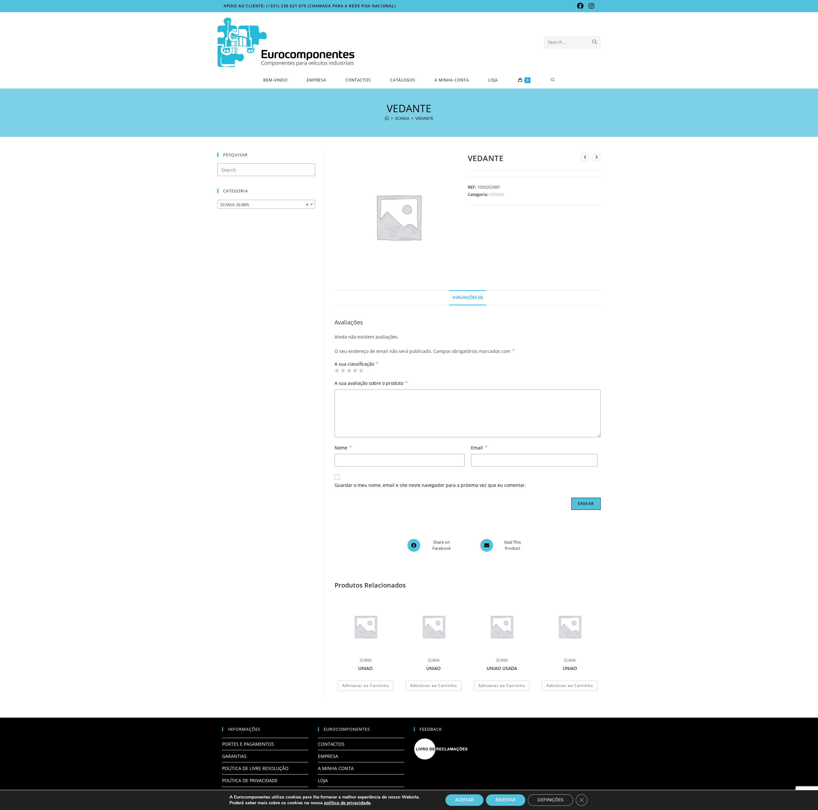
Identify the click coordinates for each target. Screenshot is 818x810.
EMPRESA (328, 756)
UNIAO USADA (502, 668)
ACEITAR (464, 800)
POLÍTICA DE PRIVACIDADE (250, 780)
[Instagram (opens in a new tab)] (590, 6)
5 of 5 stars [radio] (361, 370)
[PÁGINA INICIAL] (387, 118)
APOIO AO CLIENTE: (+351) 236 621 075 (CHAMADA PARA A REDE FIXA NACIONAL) (310, 6)
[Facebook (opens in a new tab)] (580, 6)
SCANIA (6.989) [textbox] (264, 204)
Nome (343, 448)
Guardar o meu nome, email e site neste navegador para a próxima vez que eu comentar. (430, 485)
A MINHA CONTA (336, 768)
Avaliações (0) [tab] (467, 297)
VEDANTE (424, 118)
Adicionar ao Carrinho (365, 685)
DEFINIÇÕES (550, 800)
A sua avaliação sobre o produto (371, 383)
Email (479, 448)
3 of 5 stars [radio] (349, 370)
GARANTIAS (234, 756)
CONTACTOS (331, 744)
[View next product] (596, 157)
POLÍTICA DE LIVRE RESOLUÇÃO (255, 768)
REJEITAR (506, 800)
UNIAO (365, 668)
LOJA (323, 780)
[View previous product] (585, 157)
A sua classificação (356, 364)
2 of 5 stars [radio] (343, 370)
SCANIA (497, 194)
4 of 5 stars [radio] (355, 370)
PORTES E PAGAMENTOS (248, 744)
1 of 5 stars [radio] (337, 370)
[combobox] (266, 204)
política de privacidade (347, 803)
